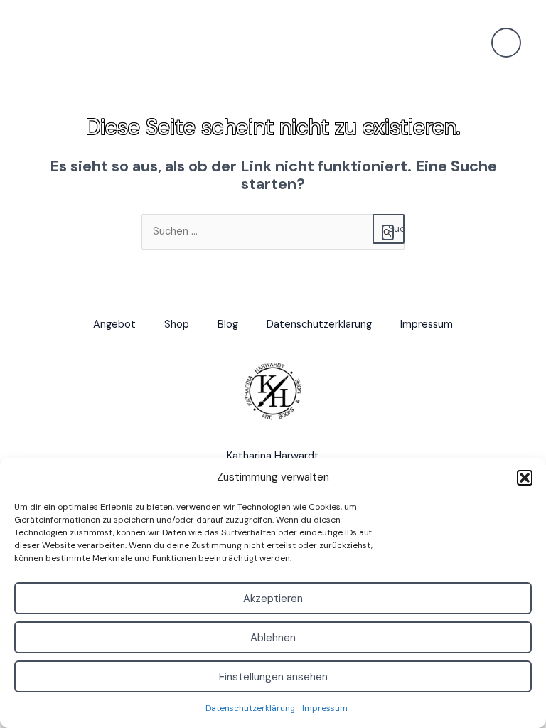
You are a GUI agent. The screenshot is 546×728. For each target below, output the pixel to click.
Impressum (325, 708)
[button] (525, 478)
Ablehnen (273, 638)
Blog (228, 324)
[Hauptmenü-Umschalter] (506, 43)
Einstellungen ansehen (273, 677)
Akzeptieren (273, 599)
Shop (176, 324)
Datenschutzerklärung (250, 708)
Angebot (114, 324)
